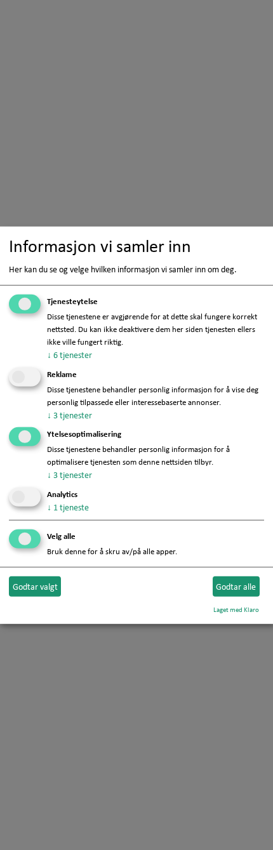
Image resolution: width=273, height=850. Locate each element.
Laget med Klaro (236, 609)
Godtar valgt (35, 586)
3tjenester (69, 414)
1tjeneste (68, 507)
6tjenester (69, 355)
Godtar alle (236, 586)
